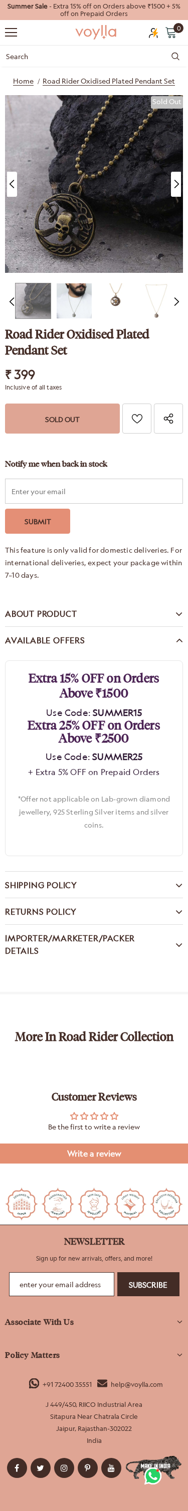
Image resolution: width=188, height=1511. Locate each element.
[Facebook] (17, 1468)
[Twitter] (41, 1468)
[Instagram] (64, 1468)
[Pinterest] (88, 1468)
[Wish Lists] (136, 419)
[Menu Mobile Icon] (11, 33)
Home (23, 81)
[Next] (176, 184)
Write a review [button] (94, 1153)
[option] (94, 10)
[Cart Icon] (171, 32)
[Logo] (96, 32)
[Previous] (12, 184)
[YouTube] (111, 1468)
